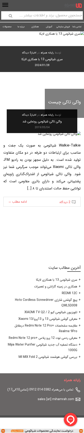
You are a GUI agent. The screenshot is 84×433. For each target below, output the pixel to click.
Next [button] (11, 60)
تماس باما (77, 26)
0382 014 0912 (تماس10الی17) (29, 389)
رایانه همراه (47, 53)
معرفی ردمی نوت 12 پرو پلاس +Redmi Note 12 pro (43, 337)
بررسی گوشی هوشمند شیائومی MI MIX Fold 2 (48, 356)
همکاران (35, 26)
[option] (42, 51)
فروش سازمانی (63, 26)
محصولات (7, 26)
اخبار (33, 53)
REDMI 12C (69, 293)
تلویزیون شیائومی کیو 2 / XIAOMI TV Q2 (50, 312)
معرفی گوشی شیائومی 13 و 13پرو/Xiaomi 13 (47, 318)
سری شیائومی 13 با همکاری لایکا (42, 59)
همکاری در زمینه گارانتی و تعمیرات (55, 286)
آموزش (49, 26)
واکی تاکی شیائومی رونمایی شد (42, 121)
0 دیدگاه (26, 53)
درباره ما (21, 26)
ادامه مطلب (17, 201)
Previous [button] (73, 60)
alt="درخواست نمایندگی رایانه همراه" (60, 430)
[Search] (10, 15)
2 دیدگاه (26, 115)
